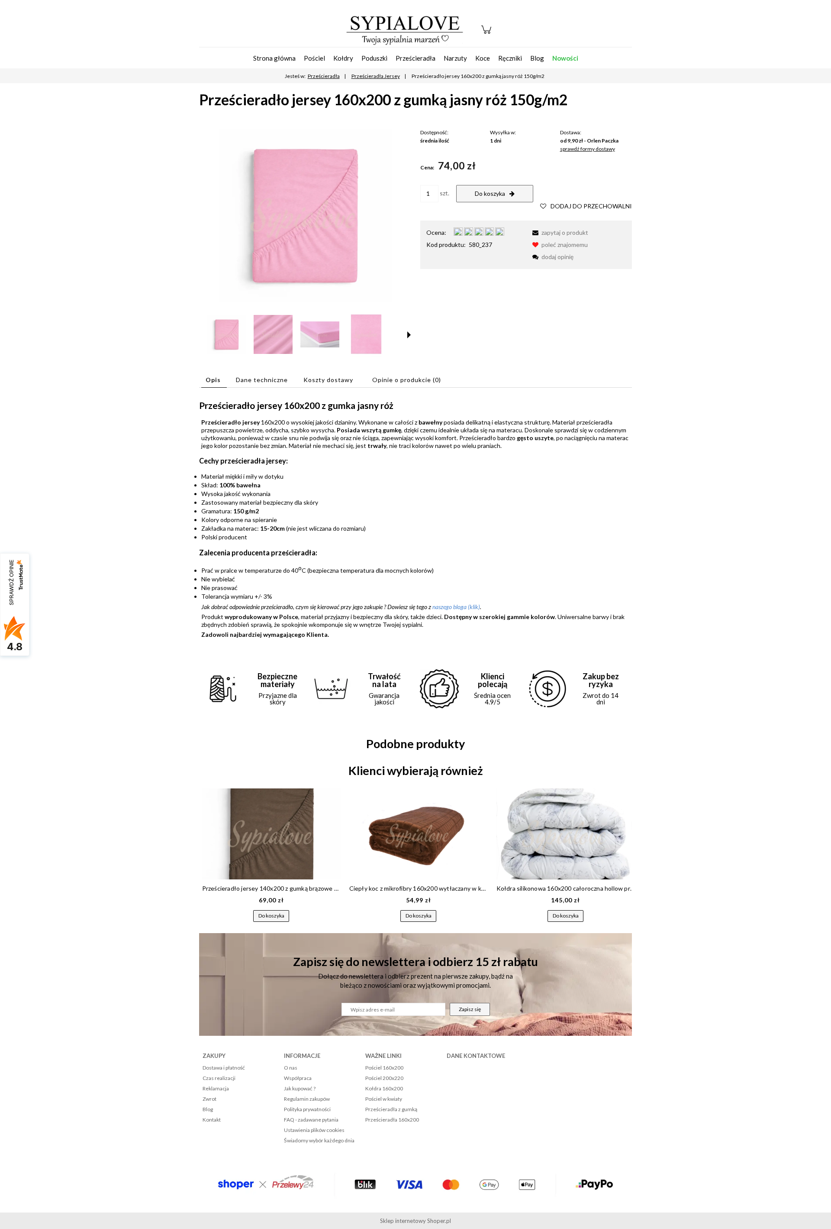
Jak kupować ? (300, 1088)
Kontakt (212, 1119)
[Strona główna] (404, 29)
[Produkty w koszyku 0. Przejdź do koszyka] (488, 34)
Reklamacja (216, 1088)
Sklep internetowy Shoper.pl (415, 1220)
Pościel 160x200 (384, 1067)
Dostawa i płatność (224, 1067)
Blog (208, 1109)
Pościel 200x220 (384, 1078)
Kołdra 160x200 (384, 1088)
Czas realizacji (219, 1078)
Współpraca (298, 1078)
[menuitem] (274, 58)
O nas (290, 1067)
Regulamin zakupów (307, 1099)
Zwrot (209, 1099)
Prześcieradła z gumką (391, 1109)
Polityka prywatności (307, 1109)
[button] (409, 334)
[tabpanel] (415, 519)
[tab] (214, 379)
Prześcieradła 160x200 (392, 1119)
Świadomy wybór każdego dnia (319, 1140)
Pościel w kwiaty (383, 1099)
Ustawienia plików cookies (314, 1130)
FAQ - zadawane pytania (311, 1119)
